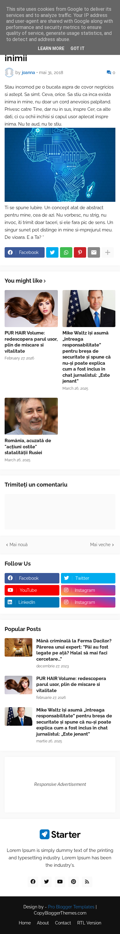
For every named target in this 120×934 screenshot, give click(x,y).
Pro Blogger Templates (71, 906)
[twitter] (46, 882)
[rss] (87, 882)
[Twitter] (52, 252)
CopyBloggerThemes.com (60, 913)
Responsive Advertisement (60, 784)
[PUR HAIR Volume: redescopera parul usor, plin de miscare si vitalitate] (31, 308)
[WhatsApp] (66, 252)
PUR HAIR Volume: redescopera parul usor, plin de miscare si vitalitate (31, 342)
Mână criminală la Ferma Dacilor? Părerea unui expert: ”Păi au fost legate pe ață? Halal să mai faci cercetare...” (73, 650)
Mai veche (100, 544)
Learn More (51, 48)
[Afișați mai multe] (108, 252)
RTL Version (89, 922)
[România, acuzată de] (31, 416)
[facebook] (33, 882)
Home (25, 922)
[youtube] (60, 882)
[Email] (94, 252)
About (43, 922)
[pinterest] (73, 882)
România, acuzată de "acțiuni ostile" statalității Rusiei (28, 446)
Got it (77, 48)
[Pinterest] (80, 252)
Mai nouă (19, 544)
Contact (63, 922)
